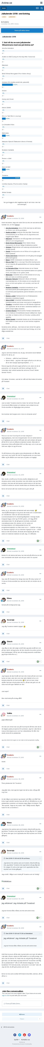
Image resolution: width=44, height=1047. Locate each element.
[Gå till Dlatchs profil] (4, 643)
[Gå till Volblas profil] (4, 715)
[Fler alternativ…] (40, 217)
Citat (7, 338)
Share (22, 1014)
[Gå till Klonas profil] (4, 600)
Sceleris (6, 22)
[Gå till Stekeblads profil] (4, 398)
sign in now (5, 995)
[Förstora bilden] (36, 510)
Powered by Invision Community (22, 1044)
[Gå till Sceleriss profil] (4, 217)
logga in (11, 202)
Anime (17, 24)
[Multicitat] (3, 338)
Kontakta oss (25, 1039)
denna (17, 224)
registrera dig (22, 202)
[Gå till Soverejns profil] (4, 621)
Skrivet (15, 218)
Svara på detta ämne (22, 30)
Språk (16, 1039)
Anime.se (7, 2)
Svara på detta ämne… (13, 1003)
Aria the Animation (12, 228)
